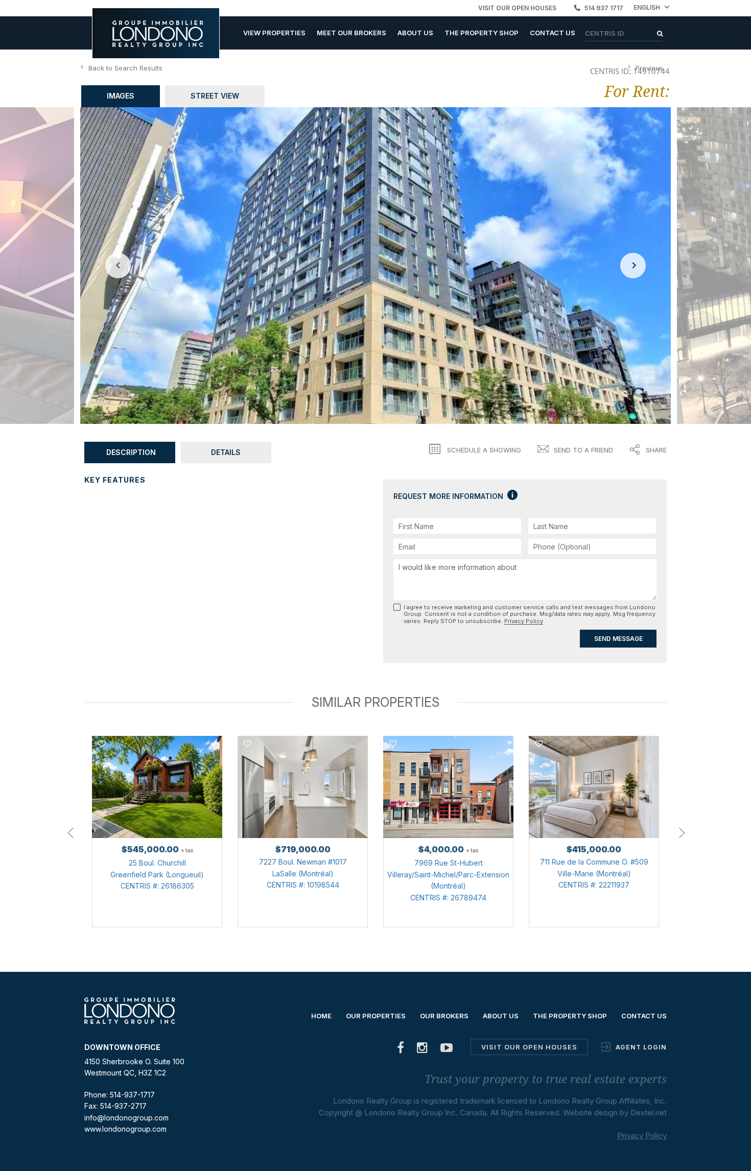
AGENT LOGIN (641, 1047)
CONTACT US (552, 33)
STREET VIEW (215, 95)
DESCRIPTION (131, 452)
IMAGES (120, 95)
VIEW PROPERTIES (274, 33)
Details (226, 452)
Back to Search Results (125, 68)
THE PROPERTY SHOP (481, 33)
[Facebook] (401, 1050)
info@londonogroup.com (126, 1117)
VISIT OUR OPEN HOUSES (517, 8)
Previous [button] (118, 265)
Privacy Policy (523, 621)
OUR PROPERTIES (376, 1016)
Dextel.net (648, 1112)
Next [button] (633, 265)
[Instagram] (422, 1050)
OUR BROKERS (444, 1016)
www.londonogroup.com (125, 1129)
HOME (321, 1016)
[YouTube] (446, 1050)
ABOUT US (415, 33)
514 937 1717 (603, 8)
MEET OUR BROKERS (351, 33)
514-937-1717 (132, 1094)
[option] (375, 265)
